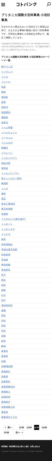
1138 (44, 427)
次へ (18, 432)
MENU (3, 4)
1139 (6, 432)
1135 (21, 427)
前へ (10, 427)
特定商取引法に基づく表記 (19, 446)
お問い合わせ (35, 446)
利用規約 (4, 446)
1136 (29, 427)
